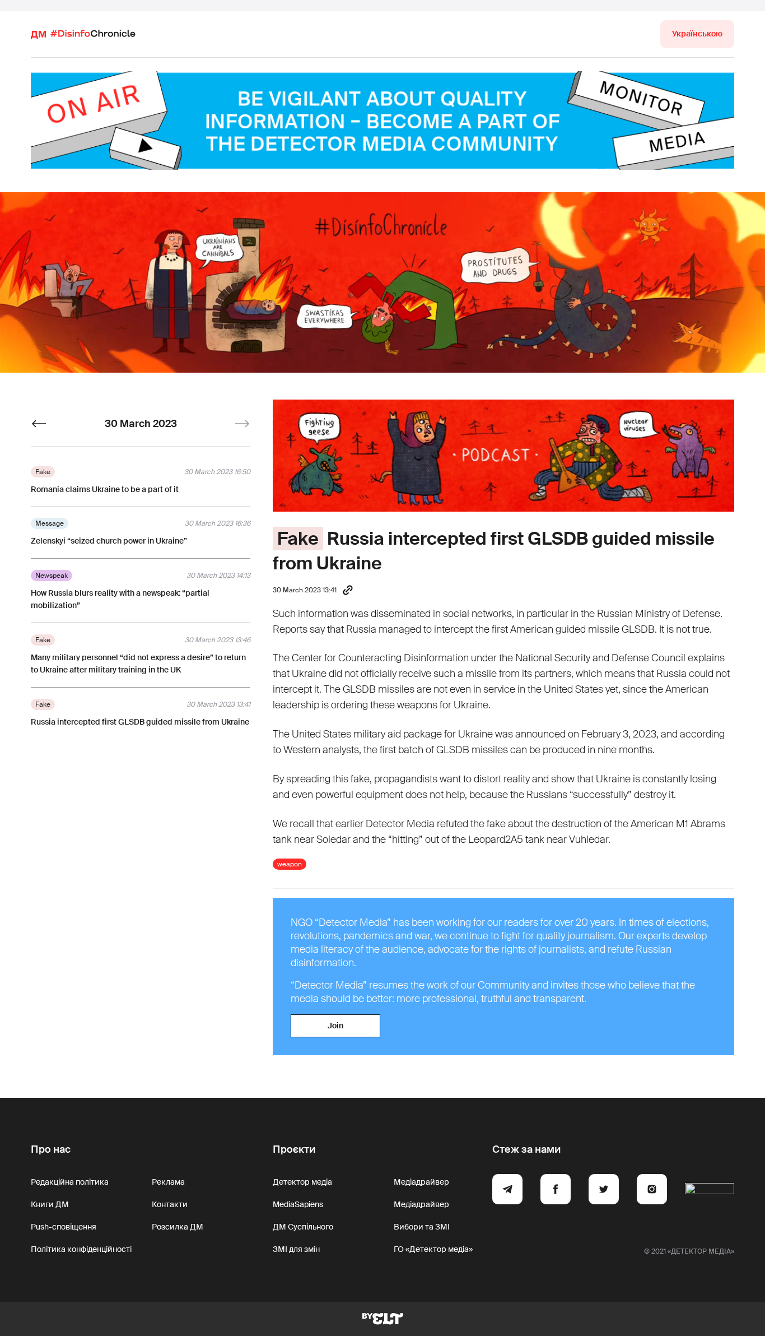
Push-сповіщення (63, 1227)
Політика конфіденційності (81, 1249)
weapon (289, 864)
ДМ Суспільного (303, 1227)
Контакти (170, 1204)
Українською (697, 34)
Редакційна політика (70, 1182)
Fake (298, 538)
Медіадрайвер (421, 1182)
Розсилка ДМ (177, 1227)
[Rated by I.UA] (709, 1191)
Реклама (168, 1182)
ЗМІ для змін (296, 1249)
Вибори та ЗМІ (422, 1227)
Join (335, 1025)
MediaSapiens (298, 1204)
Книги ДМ (50, 1204)
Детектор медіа (302, 1182)
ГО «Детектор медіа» (433, 1249)
